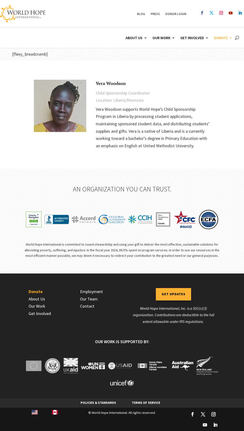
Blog (141, 14)
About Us (134, 37)
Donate (221, 37)
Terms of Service (146, 402)
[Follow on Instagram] (221, 13)
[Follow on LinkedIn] (240, 13)
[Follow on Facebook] (202, 13)
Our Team (89, 299)
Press (155, 14)
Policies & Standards (98, 402)
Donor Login (175, 14)
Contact (87, 306)
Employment (91, 291)
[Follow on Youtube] (230, 13)
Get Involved (192, 37)
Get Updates (173, 294)
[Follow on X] (211, 13)
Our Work (161, 37)
